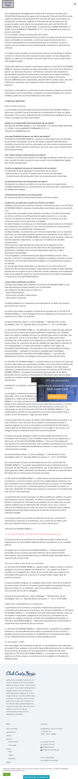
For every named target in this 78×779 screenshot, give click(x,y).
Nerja (10, 752)
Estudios (9, 736)
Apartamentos (11, 732)
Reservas (9, 739)
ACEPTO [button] (6, 774)
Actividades (12, 758)
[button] (75, 4)
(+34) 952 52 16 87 (48, 744)
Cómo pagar (12, 745)
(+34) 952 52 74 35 (48, 742)
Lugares (11, 755)
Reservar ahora (13, 742)
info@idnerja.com (54, 534)
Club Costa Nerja (11, 729)
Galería (8, 762)
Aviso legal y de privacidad (49, 760)
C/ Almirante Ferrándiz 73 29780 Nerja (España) (25, 534)
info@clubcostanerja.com (50, 750)
